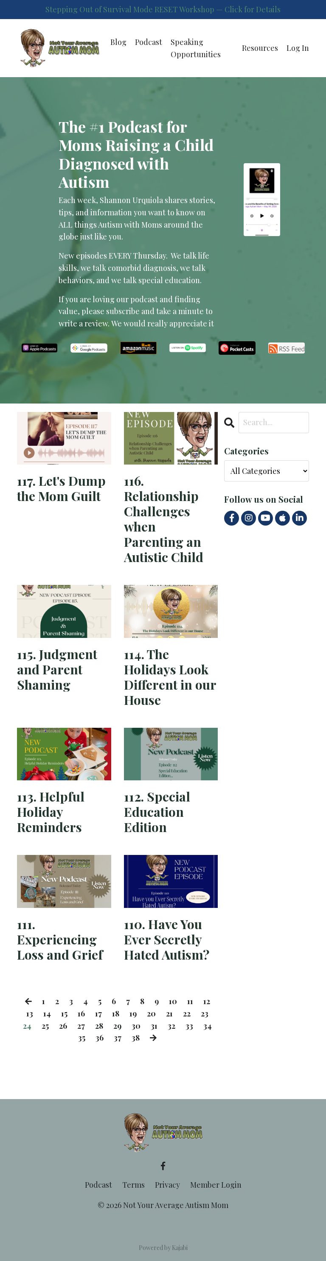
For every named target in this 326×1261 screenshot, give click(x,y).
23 (204, 1013)
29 (117, 1026)
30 (136, 1026)
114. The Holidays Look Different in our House (170, 676)
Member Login (216, 1185)
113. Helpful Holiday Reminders (50, 812)
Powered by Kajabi (163, 1248)
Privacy (167, 1185)
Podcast (148, 42)
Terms (133, 1185)
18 (115, 1013)
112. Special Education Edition (157, 812)
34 (207, 1026)
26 (63, 1026)
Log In (298, 48)
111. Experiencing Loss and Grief (60, 939)
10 (173, 1001)
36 (100, 1038)
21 (169, 1013)
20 (151, 1013)
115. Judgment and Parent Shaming (57, 669)
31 (154, 1026)
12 (206, 1001)
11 (190, 1001)
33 (189, 1026)
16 (81, 1013)
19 (133, 1013)
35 (81, 1038)
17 (98, 1013)
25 (45, 1026)
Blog (118, 42)
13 (29, 1013)
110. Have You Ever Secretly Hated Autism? (166, 939)
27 (81, 1026)
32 (171, 1026)
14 (47, 1013)
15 (64, 1013)
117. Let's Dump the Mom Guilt (61, 488)
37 (117, 1038)
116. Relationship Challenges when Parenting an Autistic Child (163, 519)
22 (187, 1013)
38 (136, 1038)
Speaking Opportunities (196, 48)
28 (99, 1026)
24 (27, 1026)
